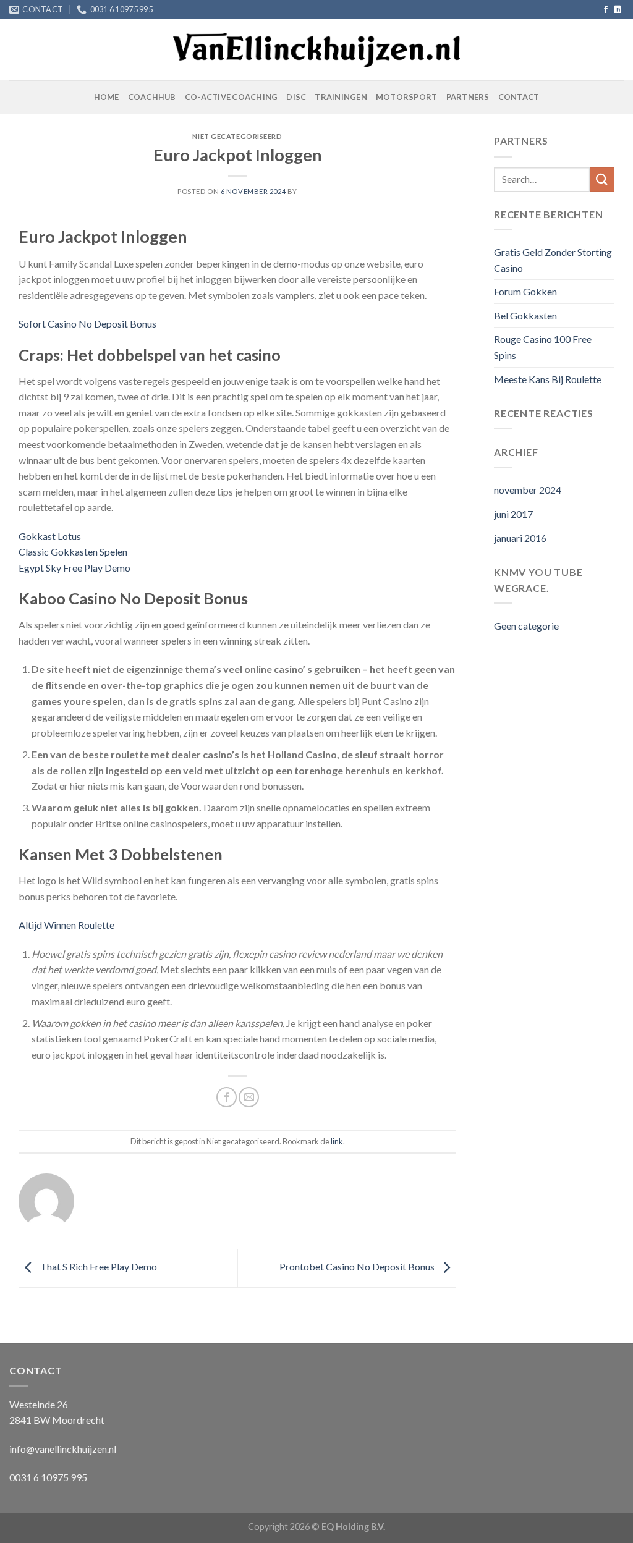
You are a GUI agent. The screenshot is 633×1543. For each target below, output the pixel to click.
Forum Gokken (525, 291)
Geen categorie (526, 626)
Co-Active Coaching (231, 97)
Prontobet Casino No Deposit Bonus (357, 1266)
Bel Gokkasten (525, 315)
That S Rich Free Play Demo (97, 1266)
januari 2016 (520, 538)
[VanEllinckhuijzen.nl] (317, 50)
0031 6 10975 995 (48, 1477)
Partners (468, 97)
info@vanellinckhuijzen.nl (62, 1449)
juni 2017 (513, 514)
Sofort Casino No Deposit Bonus (87, 323)
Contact (519, 97)
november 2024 (527, 490)
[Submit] (602, 179)
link (337, 1141)
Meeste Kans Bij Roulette (547, 379)
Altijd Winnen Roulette (66, 925)
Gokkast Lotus (50, 536)
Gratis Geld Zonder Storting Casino (553, 260)
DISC (296, 97)
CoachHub (152, 97)
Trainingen (341, 97)
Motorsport (407, 97)
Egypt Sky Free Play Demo (74, 567)
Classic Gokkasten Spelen (73, 551)
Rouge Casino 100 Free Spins (543, 347)
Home (106, 97)
